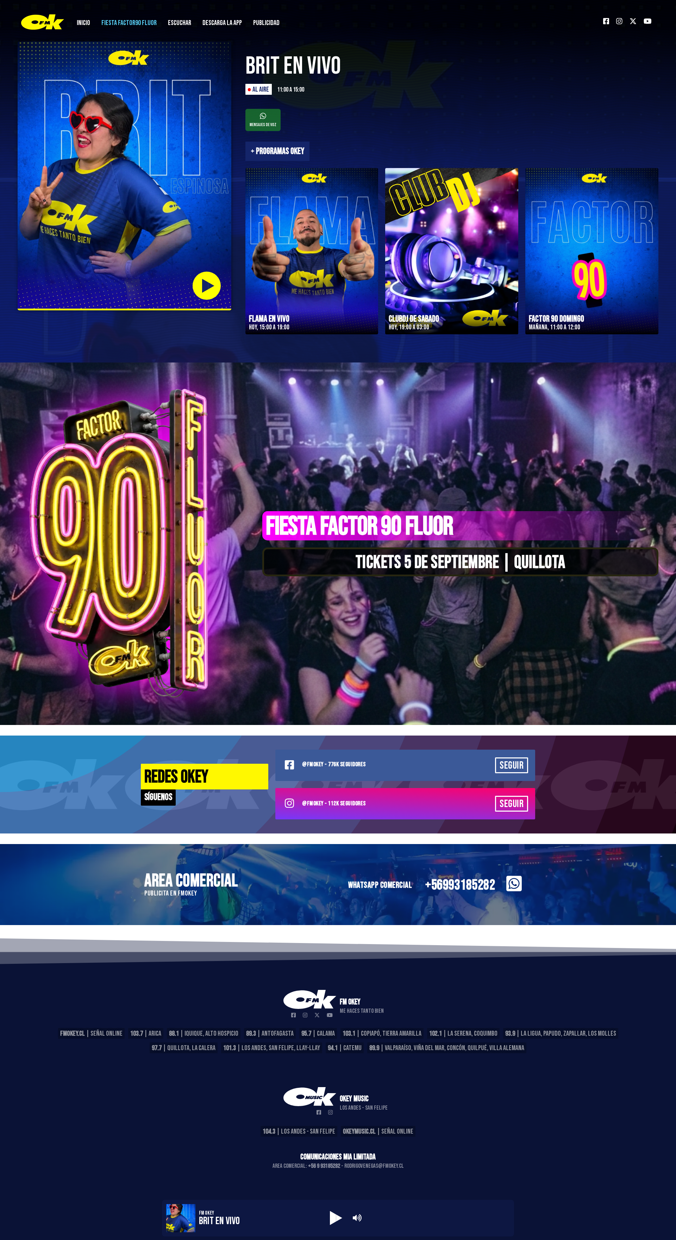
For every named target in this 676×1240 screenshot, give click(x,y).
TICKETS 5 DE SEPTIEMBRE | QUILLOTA (460, 562)
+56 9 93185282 (324, 1166)
